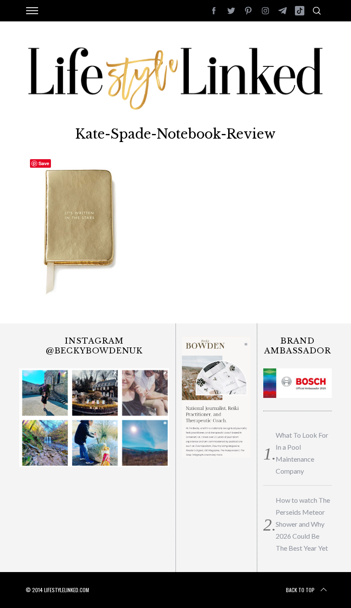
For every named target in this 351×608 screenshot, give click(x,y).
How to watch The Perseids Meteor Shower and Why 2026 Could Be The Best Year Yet (303, 524)
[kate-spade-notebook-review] (82, 296)
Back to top (300, 589)
